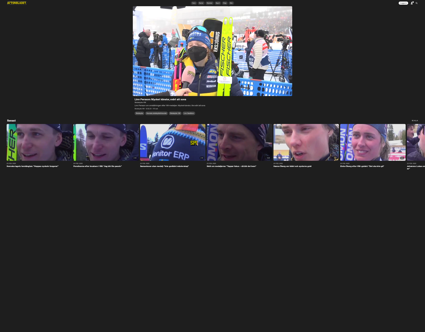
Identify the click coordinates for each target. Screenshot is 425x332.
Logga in (403, 3)
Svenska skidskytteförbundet (157, 113)
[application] (212, 51)
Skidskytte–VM (175, 113)
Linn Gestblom (189, 113)
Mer (231, 3)
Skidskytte (139, 113)
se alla (415, 121)
